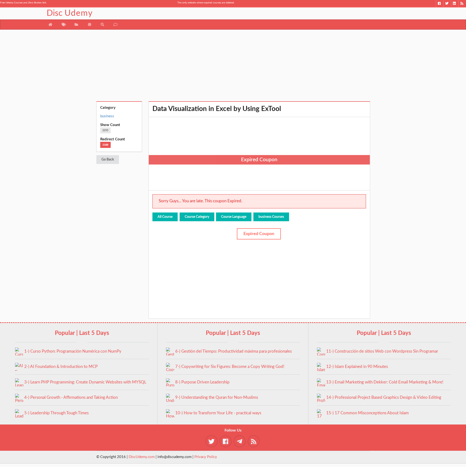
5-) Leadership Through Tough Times (56, 413)
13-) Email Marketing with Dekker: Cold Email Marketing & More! (384, 382)
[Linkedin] (454, 3)
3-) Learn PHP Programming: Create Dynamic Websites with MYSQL (85, 382)
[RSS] (462, 3)
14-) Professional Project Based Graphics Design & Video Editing (383, 397)
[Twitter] (447, 3)
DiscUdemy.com (142, 457)
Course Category (197, 217)
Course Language (233, 217)
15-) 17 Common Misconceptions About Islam (367, 413)
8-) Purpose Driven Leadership (202, 382)
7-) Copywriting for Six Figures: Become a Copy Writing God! (229, 367)
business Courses (271, 217)
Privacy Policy (205, 457)
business (107, 116)
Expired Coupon (258, 234)
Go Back (107, 159)
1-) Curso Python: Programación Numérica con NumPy (72, 351)
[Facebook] (439, 3)
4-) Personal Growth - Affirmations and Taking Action (71, 397)
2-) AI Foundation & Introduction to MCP (61, 367)
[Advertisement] (233, 67)
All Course (165, 217)
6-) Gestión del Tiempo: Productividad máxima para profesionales (233, 351)
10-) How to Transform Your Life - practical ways (218, 413)
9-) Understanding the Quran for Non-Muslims (216, 397)
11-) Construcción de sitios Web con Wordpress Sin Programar (382, 351)
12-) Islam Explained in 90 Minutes (357, 367)
